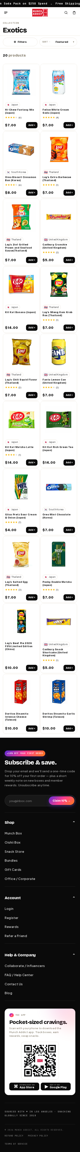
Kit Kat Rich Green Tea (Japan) (58, 449)
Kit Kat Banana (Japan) (20, 312)
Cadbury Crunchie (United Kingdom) (55, 246)
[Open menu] (6, 13)
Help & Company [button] (20, 955)
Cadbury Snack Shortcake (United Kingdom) (55, 652)
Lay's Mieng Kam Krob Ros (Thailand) (57, 314)
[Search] (66, 13)
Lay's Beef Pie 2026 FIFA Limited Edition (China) (19, 646)
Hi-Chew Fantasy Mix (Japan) (19, 111)
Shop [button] (9, 822)
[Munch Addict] (40, 13)
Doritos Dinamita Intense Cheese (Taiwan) (17, 716)
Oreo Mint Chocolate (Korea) (56, 516)
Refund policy (14, 1136)
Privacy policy (38, 1136)
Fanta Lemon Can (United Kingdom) (54, 381)
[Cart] (74, 13)
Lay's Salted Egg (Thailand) (16, 583)
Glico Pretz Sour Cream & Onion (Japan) (21, 516)
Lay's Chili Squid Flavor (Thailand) (21, 381)
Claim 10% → (61, 800)
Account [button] (13, 897)
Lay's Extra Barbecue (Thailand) (57, 179)
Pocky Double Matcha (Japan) (57, 583)
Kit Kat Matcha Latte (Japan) (19, 449)
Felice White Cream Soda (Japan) (56, 111)
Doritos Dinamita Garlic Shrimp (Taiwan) (59, 715)
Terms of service (16, 1144)
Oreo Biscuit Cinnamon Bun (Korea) (20, 179)
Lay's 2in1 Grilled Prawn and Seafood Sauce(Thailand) (18, 247)
